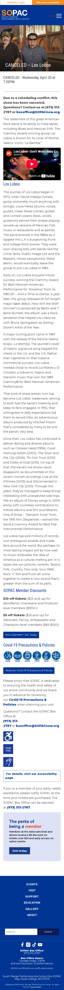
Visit (32, 890)
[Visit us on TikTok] (34, 945)
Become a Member (48, 2)
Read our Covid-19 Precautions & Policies (28, 670)
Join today (19, 850)
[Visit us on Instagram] (28, 945)
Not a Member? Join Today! (21, 634)
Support (32, 896)
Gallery (32, 908)
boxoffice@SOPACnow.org (38, 112)
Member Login (16, 2)
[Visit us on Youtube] (40, 945)
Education (32, 902)
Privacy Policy (35, 987)
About (32, 914)
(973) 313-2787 (18, 807)
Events (32, 884)
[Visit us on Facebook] (22, 945)
